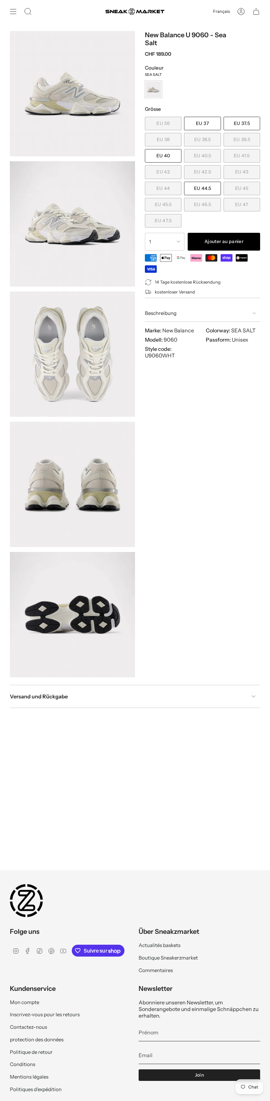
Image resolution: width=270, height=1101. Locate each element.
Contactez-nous (28, 1027)
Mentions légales (29, 1077)
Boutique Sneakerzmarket (168, 958)
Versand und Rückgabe (39, 696)
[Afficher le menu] (13, 11)
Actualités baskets (159, 945)
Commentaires (156, 970)
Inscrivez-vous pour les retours (45, 1014)
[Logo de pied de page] (26, 900)
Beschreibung (160, 313)
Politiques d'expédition (36, 1089)
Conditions (22, 1064)
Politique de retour (31, 1052)
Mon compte (24, 1002)
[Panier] (256, 11)
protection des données (37, 1039)
